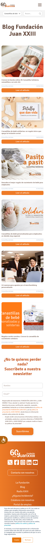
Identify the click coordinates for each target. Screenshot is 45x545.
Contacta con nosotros (22, 472)
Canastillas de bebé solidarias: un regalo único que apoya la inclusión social (21, 132)
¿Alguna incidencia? (22, 495)
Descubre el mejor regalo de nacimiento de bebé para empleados (22, 184)
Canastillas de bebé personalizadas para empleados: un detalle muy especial (22, 235)
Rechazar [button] (28, 540)
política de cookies (21, 523)
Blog (22, 487)
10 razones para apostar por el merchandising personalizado (19, 286)
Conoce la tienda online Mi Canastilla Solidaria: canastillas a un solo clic (20, 81)
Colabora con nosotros (22, 500)
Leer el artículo (22, 90)
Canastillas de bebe (7, 86)
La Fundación (23, 482)
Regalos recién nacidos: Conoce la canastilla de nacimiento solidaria (20, 337)
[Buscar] (40, 14)
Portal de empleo (23, 504)
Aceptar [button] (16, 540)
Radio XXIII (22, 491)
